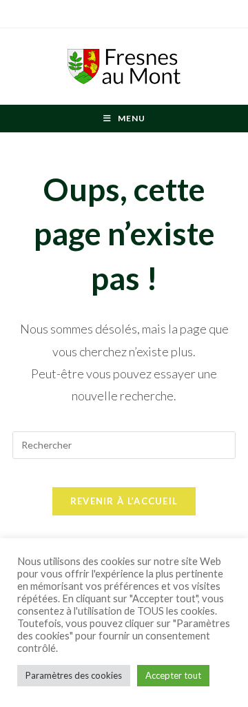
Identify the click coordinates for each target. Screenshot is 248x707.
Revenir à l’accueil (124, 500)
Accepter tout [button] (173, 675)
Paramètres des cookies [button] (73, 675)
